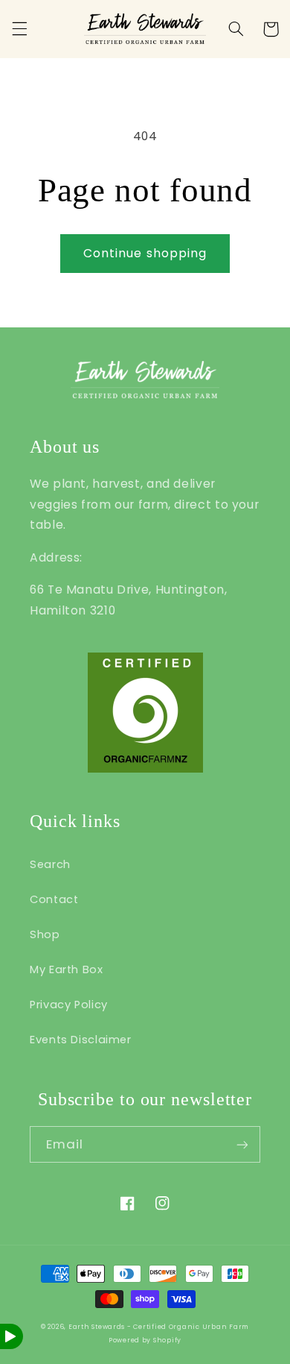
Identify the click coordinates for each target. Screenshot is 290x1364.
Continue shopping (145, 253)
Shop (45, 934)
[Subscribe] (242, 1144)
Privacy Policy (69, 1004)
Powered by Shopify (145, 1340)
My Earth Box (66, 969)
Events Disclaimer (81, 1039)
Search (50, 864)
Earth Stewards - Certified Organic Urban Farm (158, 1326)
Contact (54, 899)
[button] (19, 29)
